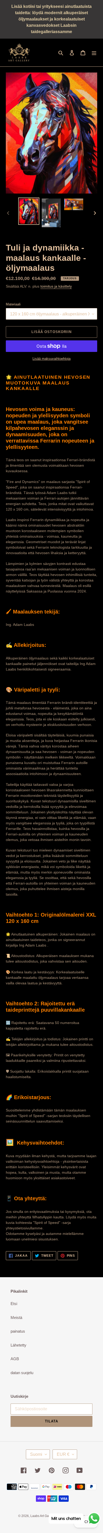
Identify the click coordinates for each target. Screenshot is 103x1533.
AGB (15, 1359)
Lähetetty (18, 1345)
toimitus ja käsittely (56, 286)
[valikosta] (94, 52)
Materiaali (13, 304)
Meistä (16, 1317)
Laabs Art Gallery (42, 1516)
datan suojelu (22, 1372)
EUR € (63, 1454)
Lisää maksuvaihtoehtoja (51, 359)
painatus (18, 1331)
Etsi (14, 1303)
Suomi (36, 1454)
